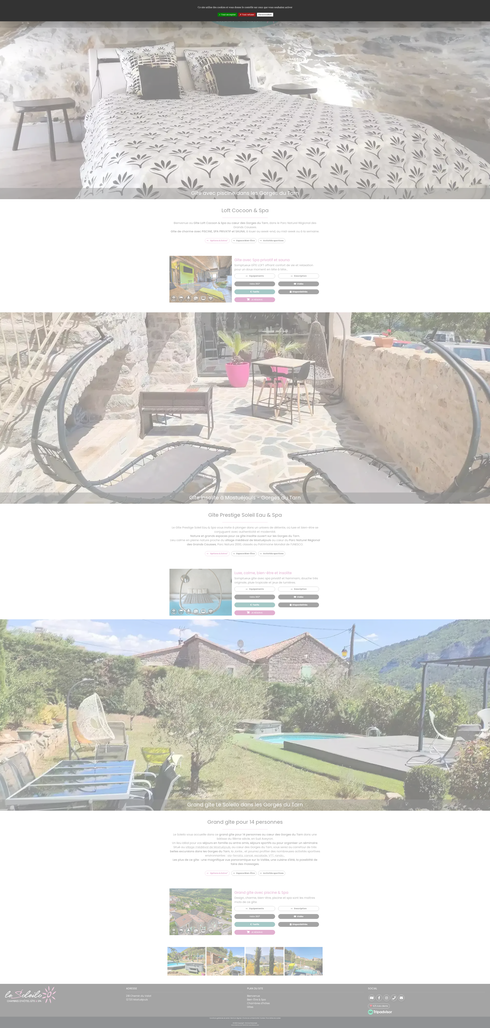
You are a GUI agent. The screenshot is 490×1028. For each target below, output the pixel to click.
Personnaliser (265, 14)
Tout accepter (228, 14)
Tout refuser (247, 14)
